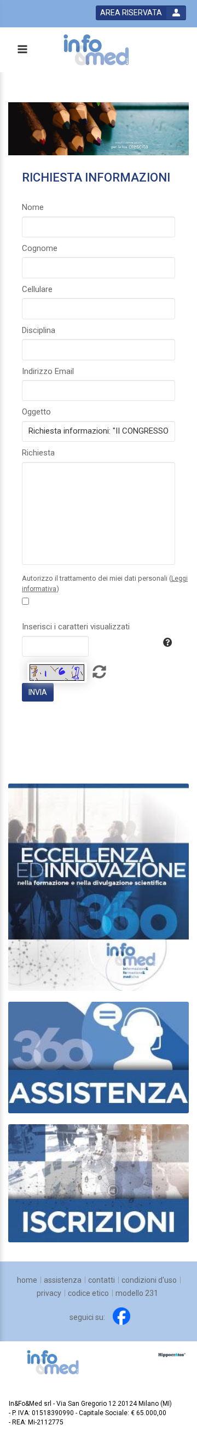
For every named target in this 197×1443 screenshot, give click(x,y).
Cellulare (37, 289)
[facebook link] (121, 1316)
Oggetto (36, 412)
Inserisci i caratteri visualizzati (76, 627)
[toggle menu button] (22, 50)
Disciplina (38, 330)
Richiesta (38, 453)
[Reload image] (57, 672)
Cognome (39, 248)
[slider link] (98, 1056)
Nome (33, 207)
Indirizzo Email (48, 371)
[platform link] (96, 50)
